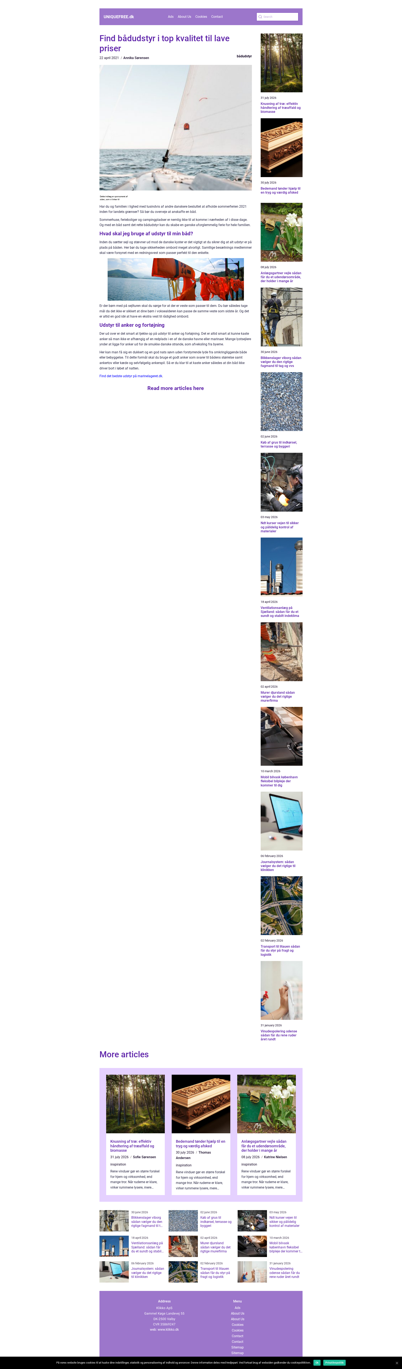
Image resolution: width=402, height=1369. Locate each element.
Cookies (201, 17)
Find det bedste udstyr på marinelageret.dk (130, 376)
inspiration (118, 1164)
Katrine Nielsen (275, 1157)
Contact (217, 17)
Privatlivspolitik (334, 1362)
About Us (184, 17)
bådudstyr (244, 56)
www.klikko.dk (168, 1330)
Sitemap (237, 1347)
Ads (171, 17)
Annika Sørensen (136, 58)
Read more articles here (175, 388)
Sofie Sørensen (144, 1157)
